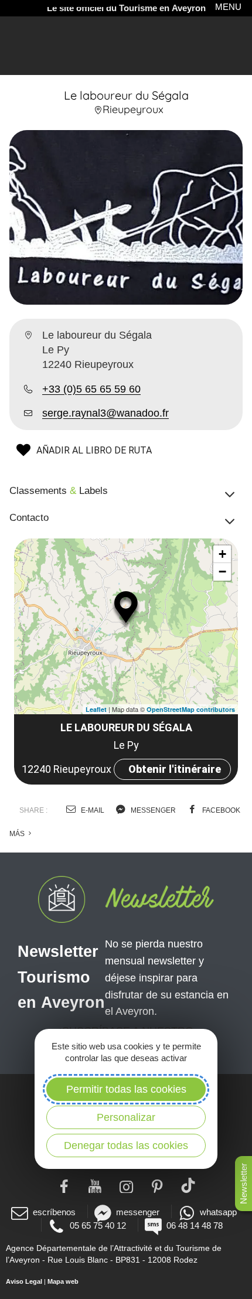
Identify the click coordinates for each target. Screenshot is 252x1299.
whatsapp (218, 1212)
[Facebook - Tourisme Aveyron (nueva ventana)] (64, 1185)
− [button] (222, 571)
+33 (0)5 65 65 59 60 (91, 389)
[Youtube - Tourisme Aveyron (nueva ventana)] (95, 1185)
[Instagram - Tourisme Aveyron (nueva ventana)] (126, 1185)
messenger (152, 810)
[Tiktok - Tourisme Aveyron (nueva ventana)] (188, 1185)
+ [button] (222, 554)
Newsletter (243, 1183)
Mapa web (63, 1281)
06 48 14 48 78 (194, 1225)
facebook (220, 810)
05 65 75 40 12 (98, 1225)
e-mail (91, 810)
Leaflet (96, 709)
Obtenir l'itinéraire (174, 769)
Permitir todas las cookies (126, 1089)
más (17, 834)
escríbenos (54, 1212)
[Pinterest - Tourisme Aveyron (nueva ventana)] (157, 1185)
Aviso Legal (24, 1281)
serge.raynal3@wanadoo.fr (105, 413)
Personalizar (126, 1117)
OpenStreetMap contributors (191, 709)
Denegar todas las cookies (126, 1145)
